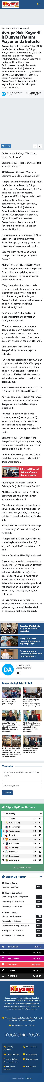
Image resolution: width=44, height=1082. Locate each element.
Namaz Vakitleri (13, 1054)
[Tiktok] (29, 1035)
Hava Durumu (31, 1047)
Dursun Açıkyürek (24, 668)
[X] (11, 1035)
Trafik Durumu (31, 1054)
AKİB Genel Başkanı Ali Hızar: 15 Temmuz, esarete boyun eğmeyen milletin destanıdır (32, 727)
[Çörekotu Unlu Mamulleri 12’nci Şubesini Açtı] (11, 692)
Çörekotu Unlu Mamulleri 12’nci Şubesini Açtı (9, 702)
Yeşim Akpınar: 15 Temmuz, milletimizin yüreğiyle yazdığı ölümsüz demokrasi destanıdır (11, 727)
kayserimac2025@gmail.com (23, 1025)
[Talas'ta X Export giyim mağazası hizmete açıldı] (32, 741)
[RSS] (37, 1035)
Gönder (7, 793)
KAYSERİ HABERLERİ (20, 28)
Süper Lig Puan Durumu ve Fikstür (11, 1060)
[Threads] (33, 1035)
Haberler (5, 28)
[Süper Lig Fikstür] (41, 877)
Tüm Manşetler (32, 1059)
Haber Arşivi (31, 1067)
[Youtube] (24, 1035)
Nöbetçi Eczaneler (8, 1048)
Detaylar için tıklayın (22, 868)
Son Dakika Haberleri (9, 1068)
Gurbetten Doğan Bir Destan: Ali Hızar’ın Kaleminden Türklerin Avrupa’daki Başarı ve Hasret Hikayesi (11, 752)
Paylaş (7, 146)
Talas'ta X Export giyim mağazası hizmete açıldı (30, 750)
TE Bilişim (28, 1078)
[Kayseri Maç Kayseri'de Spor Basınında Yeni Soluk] (10, 4)
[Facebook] (7, 1035)
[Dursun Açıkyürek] (8, 669)
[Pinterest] (15, 1035)
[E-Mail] (18, 673)
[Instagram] (20, 1035)
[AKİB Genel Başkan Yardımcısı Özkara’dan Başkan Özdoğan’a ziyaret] (32, 692)
